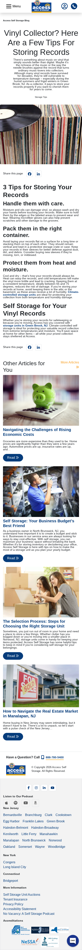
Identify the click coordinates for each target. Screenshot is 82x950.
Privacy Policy (13, 904)
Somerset (25, 846)
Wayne (40, 846)
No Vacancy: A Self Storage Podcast (28, 913)
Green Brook (56, 821)
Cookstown (63, 815)
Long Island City (14, 867)
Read (11, 457)
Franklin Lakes (33, 821)
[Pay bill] (64, 6)
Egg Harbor (11, 821)
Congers (9, 862)
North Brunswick (34, 840)
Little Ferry (28, 834)
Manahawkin (49, 834)
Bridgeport (10, 880)
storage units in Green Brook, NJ (25, 325)
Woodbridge (56, 846)
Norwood (55, 840)
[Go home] (15, 769)
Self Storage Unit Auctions (21, 894)
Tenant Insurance (15, 899)
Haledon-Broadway (45, 827)
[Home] (41, 6)
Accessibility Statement (19, 909)
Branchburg (33, 815)
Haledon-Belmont (15, 827)
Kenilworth (10, 834)
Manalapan (11, 840)
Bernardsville (12, 815)
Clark (48, 815)
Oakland (9, 846)
